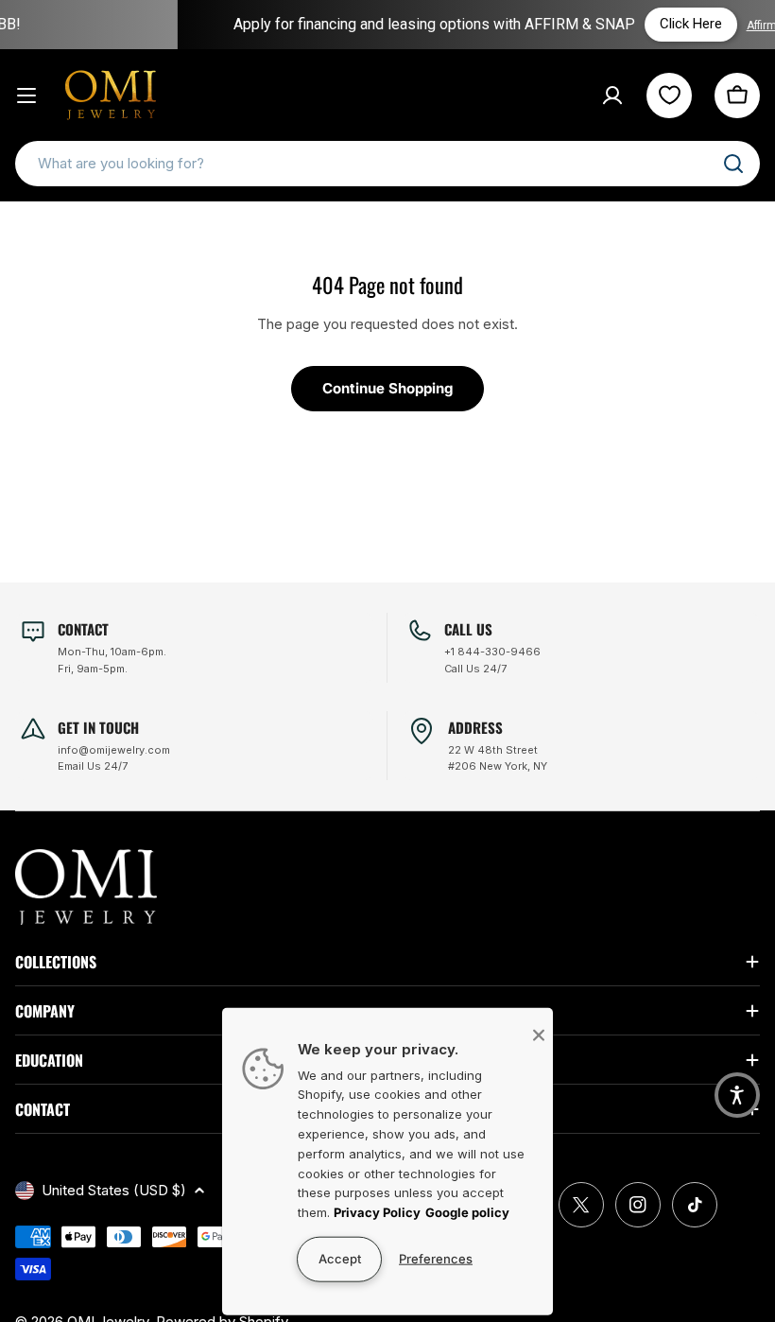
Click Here (659, 23)
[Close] (538, 1034)
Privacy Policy (377, 1212)
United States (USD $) (114, 1190)
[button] (737, 1095)
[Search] (733, 163)
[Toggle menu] (26, 95)
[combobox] (387, 163)
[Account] (612, 95)
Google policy (467, 1212)
